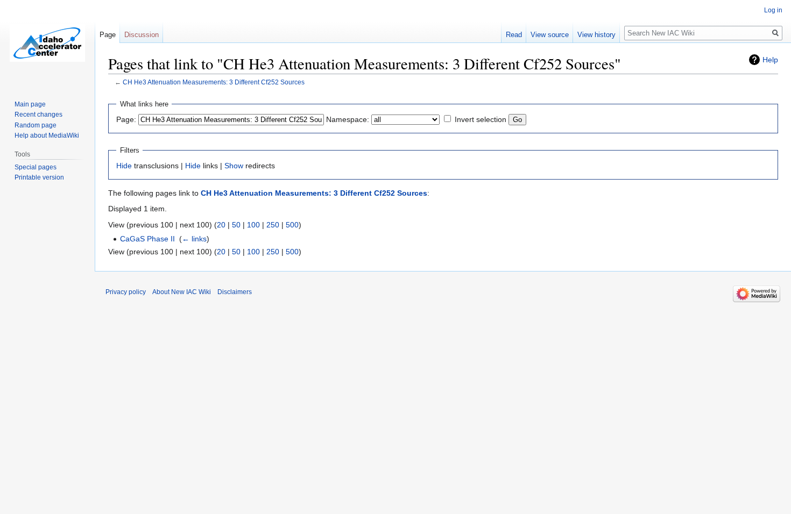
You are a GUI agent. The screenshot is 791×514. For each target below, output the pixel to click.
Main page (30, 104)
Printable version (39, 177)
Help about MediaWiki (47, 135)
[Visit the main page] (47, 43)
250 (272, 224)
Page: (126, 119)
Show (233, 165)
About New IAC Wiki (181, 292)
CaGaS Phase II (147, 238)
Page (108, 35)
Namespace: (347, 119)
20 (221, 224)
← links (194, 238)
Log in (773, 10)
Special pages (35, 167)
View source (550, 35)
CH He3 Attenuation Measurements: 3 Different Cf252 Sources (214, 81)
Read (514, 35)
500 (292, 224)
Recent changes (38, 114)
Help (770, 59)
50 (236, 224)
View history (596, 35)
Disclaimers (234, 292)
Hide (124, 165)
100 (253, 224)
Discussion (141, 35)
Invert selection (480, 119)
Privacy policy (125, 292)
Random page (35, 125)
